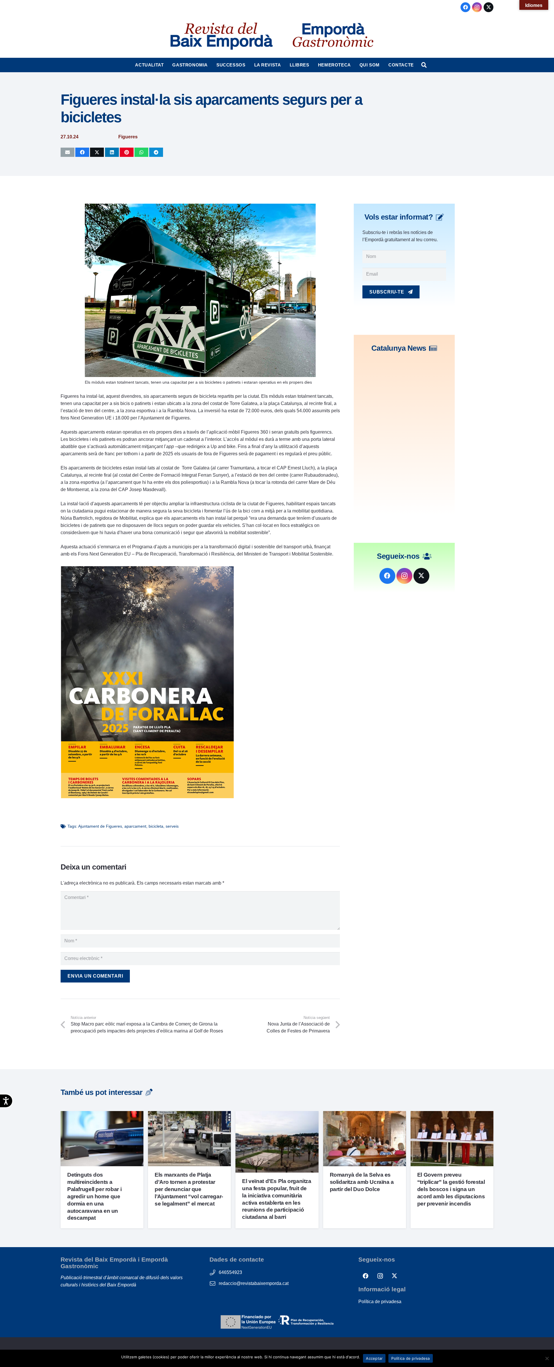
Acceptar (374, 1358)
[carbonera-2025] (147, 796)
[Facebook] (465, 7)
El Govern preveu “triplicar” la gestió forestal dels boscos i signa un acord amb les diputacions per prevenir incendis (451, 1189)
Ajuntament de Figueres (100, 826)
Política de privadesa (379, 1301)
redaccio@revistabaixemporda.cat (254, 1283)
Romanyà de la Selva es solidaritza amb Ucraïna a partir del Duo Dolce (362, 1182)
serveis (172, 826)
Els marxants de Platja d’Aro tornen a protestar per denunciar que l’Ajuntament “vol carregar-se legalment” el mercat (189, 1189)
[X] (488, 7)
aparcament (135, 826)
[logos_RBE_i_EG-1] (221, 36)
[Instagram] (477, 7)
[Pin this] (127, 152)
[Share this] (82, 152)
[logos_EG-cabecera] (333, 36)
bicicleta (156, 826)
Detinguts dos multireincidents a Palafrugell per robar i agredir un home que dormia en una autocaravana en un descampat (94, 1196)
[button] (166, 65)
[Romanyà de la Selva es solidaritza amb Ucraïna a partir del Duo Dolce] (364, 1114)
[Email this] (67, 152)
